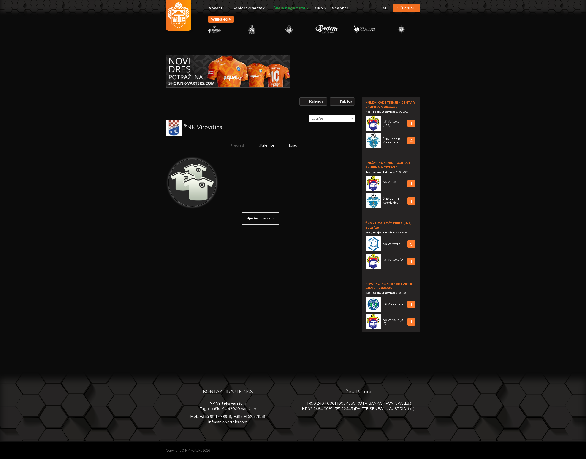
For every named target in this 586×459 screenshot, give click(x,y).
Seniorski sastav (249, 8)
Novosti (216, 8)
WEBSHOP (221, 19)
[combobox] (332, 118)
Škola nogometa (289, 8)
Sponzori (341, 8)
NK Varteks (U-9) (393, 261)
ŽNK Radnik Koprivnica (391, 140)
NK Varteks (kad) (391, 123)
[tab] (233, 145)
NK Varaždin (391, 244)
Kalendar (317, 101)
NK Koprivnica (393, 304)
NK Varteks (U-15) (393, 321)
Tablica (345, 101)
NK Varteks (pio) (391, 183)
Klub (318, 8)
